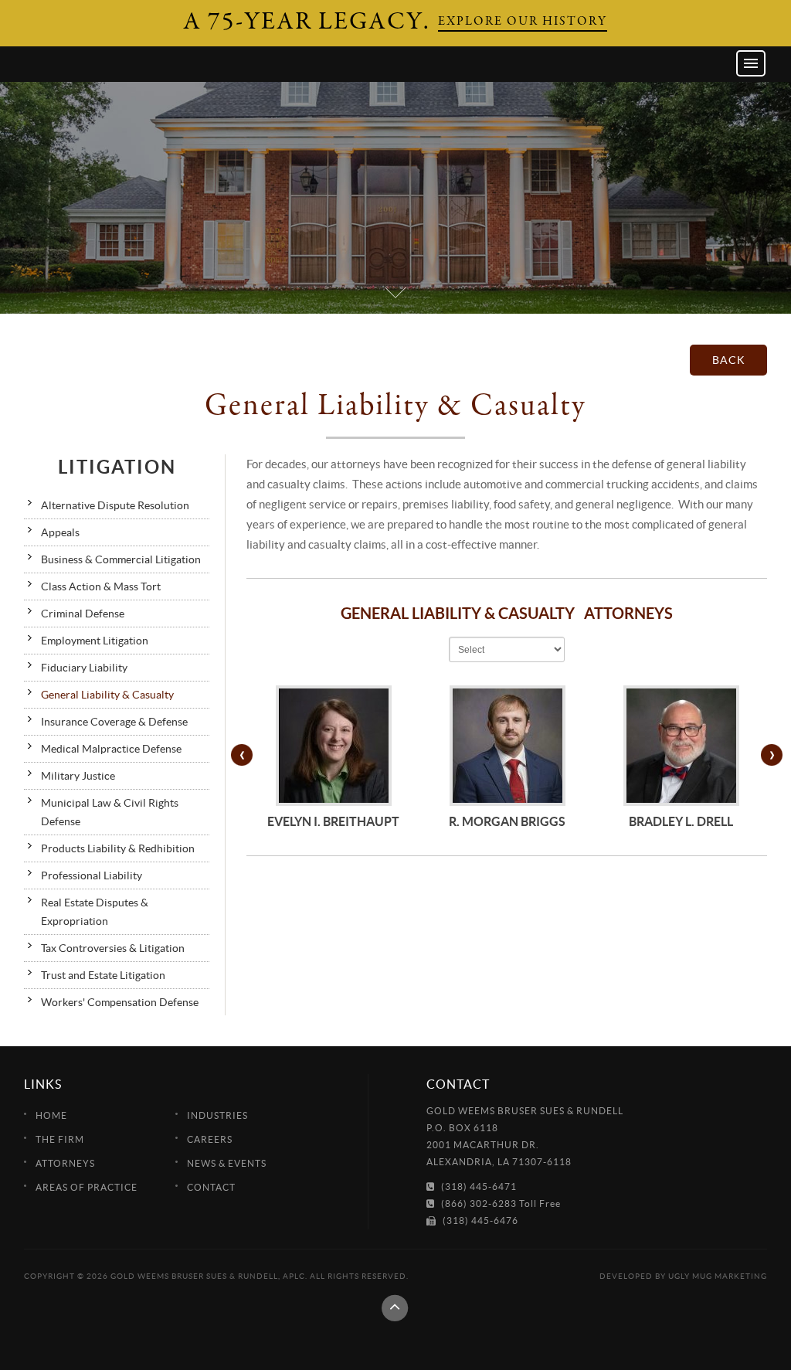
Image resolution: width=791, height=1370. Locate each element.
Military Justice (78, 776)
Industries (217, 1115)
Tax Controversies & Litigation (113, 948)
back (728, 360)
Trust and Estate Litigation (103, 975)
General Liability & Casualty (107, 694)
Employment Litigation (94, 640)
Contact (211, 1187)
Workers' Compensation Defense (120, 1002)
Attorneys (65, 1163)
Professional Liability (91, 875)
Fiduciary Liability (84, 667)
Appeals (60, 532)
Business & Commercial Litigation (121, 559)
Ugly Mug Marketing (717, 1276)
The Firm (60, 1139)
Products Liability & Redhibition (118, 848)
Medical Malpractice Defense (111, 749)
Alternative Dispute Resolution (115, 505)
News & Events (226, 1163)
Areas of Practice (86, 1187)
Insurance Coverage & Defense (114, 722)
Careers (210, 1139)
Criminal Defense (82, 613)
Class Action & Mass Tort (101, 586)
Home (51, 1115)
